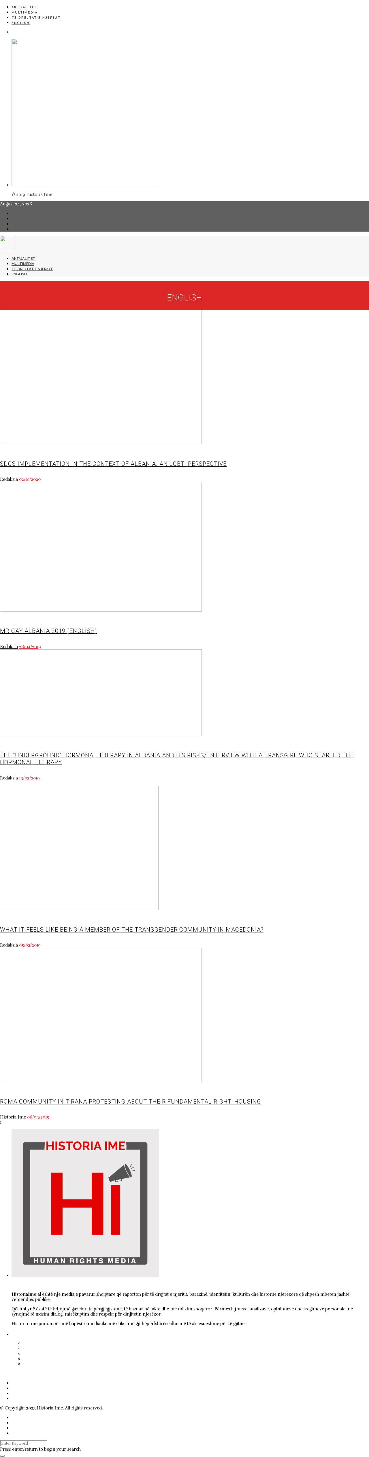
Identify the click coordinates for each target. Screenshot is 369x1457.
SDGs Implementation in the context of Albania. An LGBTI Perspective (113, 463)
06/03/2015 (38, 1117)
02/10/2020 (30, 479)
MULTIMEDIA (24, 12)
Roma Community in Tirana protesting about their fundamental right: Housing (130, 1101)
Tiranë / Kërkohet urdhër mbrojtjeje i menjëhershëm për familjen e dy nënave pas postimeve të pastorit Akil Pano (165, 1353)
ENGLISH (21, 23)
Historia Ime (13, 1117)
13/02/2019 (29, 778)
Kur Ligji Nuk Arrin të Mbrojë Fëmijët (69, 1343)
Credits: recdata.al (122, 1408)
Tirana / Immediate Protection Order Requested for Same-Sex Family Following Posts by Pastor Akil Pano (154, 1348)
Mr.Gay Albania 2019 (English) (48, 630)
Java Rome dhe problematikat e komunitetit (76, 1364)
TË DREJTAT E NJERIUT (36, 18)
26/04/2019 (30, 646)
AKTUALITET (24, 7)
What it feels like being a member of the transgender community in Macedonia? (131, 929)
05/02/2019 (30, 945)
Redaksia (9, 479)
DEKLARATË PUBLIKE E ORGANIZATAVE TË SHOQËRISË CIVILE (88, 1358)
